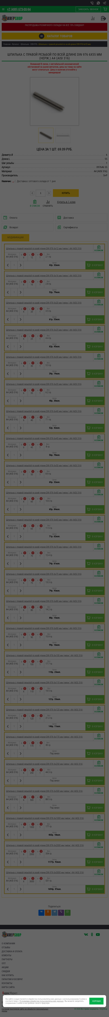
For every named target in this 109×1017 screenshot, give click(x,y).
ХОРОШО (96, 1001)
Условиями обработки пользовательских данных (41, 1001)
